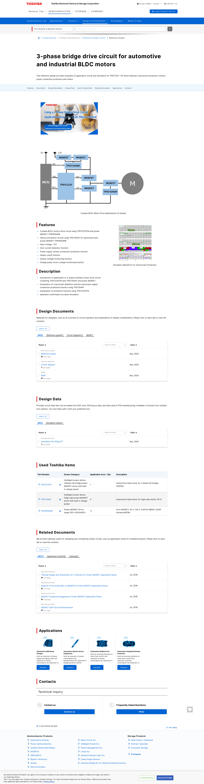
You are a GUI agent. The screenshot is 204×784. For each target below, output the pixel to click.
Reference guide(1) (55, 334)
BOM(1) (90, 334)
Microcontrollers (38, 767)
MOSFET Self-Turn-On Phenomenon (57, 607)
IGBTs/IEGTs (36, 755)
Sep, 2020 (134, 354)
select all (43, 329)
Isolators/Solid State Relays (43, 748)
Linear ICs (85, 751)
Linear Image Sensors (90, 759)
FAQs (141, 712)
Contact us (69, 712)
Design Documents (55, 88)
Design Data (70, 88)
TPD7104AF (46, 499)
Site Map (173, 727)
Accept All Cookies (165, 778)
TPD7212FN (46, 484)
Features (30, 88)
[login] (190, 709)
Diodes (34, 763)
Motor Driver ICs (88, 740)
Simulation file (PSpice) (52, 441)
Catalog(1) (74, 556)
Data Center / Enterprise (142, 740)
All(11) (41, 556)
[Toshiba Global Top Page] (38, 4)
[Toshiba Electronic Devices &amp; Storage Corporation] (75, 4)
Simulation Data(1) (54, 423)
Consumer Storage (139, 748)
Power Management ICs (91, 748)
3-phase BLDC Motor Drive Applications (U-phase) (103, 213)
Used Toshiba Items (84, 88)
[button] (149, 3)
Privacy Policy (49, 781)
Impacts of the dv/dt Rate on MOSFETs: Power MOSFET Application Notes (74, 586)
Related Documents (102, 88)
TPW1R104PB (47, 511)
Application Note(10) (56, 556)
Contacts (128, 88)
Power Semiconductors (41, 744)
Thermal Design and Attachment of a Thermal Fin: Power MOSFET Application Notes (79, 575)
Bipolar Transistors (39, 759)
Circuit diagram (48, 364)
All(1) (40, 423)
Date (132, 345)
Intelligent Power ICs (90, 744)
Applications (117, 88)
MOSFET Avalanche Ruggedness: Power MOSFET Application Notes (71, 596)
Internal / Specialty (139, 744)
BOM (43, 375)
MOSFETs (35, 751)
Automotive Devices (40, 740)
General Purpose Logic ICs (93, 755)
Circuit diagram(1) (75, 334)
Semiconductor (49, 38)
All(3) (40, 335)
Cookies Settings (146, 778)
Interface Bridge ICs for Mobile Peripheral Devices (103, 763)
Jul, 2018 (134, 575)
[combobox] (120, 29)
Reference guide (48, 354)
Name (41, 345)
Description (40, 88)
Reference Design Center (94, 38)
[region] (102, 777)
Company (136, 754)
